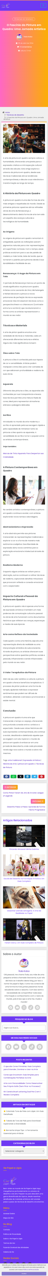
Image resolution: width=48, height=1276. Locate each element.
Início (7, 112)
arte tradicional (15, 760)
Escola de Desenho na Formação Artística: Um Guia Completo (24, 879)
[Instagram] (24, 1007)
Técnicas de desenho (23, 19)
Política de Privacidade (31, 1270)
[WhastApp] (14, 776)
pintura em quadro (26, 764)
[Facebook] (6, 776)
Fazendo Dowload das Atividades (16, 1247)
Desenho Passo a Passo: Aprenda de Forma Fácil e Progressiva (26, 808)
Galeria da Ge (8, 1252)
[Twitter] (20, 776)
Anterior (11, 787)
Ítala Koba (28, 36)
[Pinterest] (41, 776)
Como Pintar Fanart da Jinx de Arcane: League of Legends (23, 794)
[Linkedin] (27, 776)
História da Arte (10, 764)
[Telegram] (35, 776)
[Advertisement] (24, 84)
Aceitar (24, 1274)
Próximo (37, 801)
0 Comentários (26, 47)
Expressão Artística (31, 760)
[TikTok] (30, 1007)
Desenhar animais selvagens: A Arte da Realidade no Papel (24, 912)
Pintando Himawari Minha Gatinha (24, 849)
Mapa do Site (8, 1218)
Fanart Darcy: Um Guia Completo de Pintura (24, 943)
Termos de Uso (9, 1243)
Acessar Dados (9, 1213)
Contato (6, 1230)
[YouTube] (17, 1007)
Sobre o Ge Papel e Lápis (12, 1239)
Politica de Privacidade (12, 1234)
